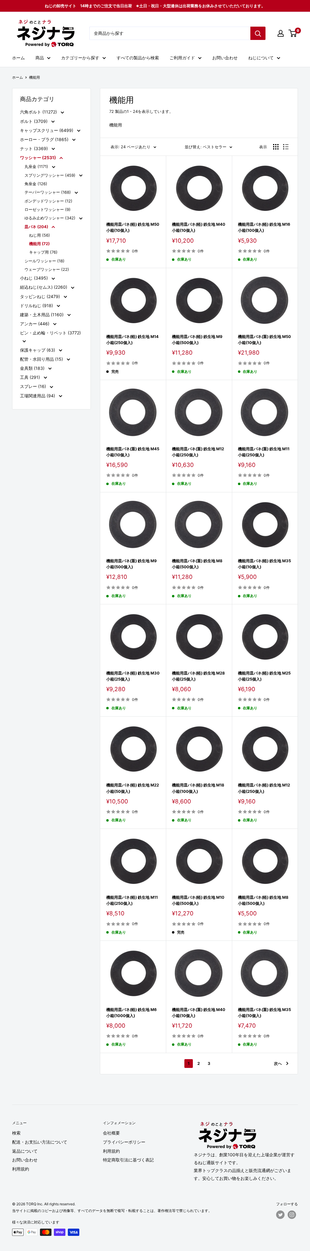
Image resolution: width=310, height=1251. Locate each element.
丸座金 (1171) (37, 166)
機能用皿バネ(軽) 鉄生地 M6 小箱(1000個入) (133, 1012)
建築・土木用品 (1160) (42, 314)
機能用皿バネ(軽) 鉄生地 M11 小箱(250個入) (133, 900)
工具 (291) (30, 377)
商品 (39, 57)
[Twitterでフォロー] (280, 1214)
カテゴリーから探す (80, 57)
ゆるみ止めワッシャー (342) (51, 217)
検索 (16, 1132)
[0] (293, 33)
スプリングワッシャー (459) (51, 175)
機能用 (34, 77)
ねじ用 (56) (39, 235)
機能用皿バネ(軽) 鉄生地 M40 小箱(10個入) (199, 227)
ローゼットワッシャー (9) (48, 209)
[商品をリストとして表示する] (286, 146)
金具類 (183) (33, 368)
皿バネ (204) (37, 226)
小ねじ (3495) (34, 278)
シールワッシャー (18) (44, 260)
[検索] (257, 33)
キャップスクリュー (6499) (47, 130)
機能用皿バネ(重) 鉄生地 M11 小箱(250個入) (265, 451)
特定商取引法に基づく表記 (128, 1159)
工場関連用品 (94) (38, 395)
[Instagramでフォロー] (292, 1214)
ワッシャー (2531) (38, 157)
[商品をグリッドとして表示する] (276, 146)
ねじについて (261, 57)
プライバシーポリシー (124, 1141)
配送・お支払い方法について (39, 1141)
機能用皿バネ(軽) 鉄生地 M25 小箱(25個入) (265, 676)
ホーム (18, 57)
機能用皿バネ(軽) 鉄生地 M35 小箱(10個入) (265, 563)
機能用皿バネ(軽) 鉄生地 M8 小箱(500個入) (265, 900)
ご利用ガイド (182, 57)
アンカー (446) (35, 323)
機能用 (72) (39, 243)
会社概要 (111, 1132)
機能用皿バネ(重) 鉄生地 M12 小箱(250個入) (199, 451)
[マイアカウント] (281, 33)
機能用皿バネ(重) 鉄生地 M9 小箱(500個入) (133, 563)
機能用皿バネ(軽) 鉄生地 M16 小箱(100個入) (265, 227)
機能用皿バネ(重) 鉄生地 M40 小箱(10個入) (199, 1012)
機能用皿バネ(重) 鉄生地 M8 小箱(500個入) (199, 563)
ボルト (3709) (34, 121)
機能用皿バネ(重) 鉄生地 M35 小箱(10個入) (265, 1012)
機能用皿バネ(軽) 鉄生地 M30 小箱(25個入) (133, 676)
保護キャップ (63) (38, 350)
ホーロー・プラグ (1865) (45, 139)
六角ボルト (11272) (39, 111)
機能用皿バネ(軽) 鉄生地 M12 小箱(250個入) (265, 788)
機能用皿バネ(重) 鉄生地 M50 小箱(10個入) (265, 339)
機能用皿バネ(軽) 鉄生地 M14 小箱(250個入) (133, 339)
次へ (278, 1063)
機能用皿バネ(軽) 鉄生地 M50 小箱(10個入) (133, 227)
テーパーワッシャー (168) (48, 192)
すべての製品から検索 (138, 57)
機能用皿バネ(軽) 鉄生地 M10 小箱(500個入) (199, 900)
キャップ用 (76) (43, 252)
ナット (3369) (34, 148)
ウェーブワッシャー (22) (47, 269)
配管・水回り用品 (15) (42, 359)
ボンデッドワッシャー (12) (48, 201)
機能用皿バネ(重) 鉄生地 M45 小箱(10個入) (133, 451)
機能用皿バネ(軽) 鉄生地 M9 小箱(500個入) (199, 339)
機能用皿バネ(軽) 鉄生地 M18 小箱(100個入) (199, 788)
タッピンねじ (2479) (40, 296)
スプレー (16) (33, 386)
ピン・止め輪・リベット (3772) (50, 332)
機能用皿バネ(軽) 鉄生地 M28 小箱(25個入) (199, 676)
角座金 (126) (36, 183)
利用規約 (20, 1168)
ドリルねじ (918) (37, 305)
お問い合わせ (225, 57)
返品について (25, 1151)
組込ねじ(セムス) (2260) (44, 287)
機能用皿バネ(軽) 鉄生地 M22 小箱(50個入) (133, 788)
